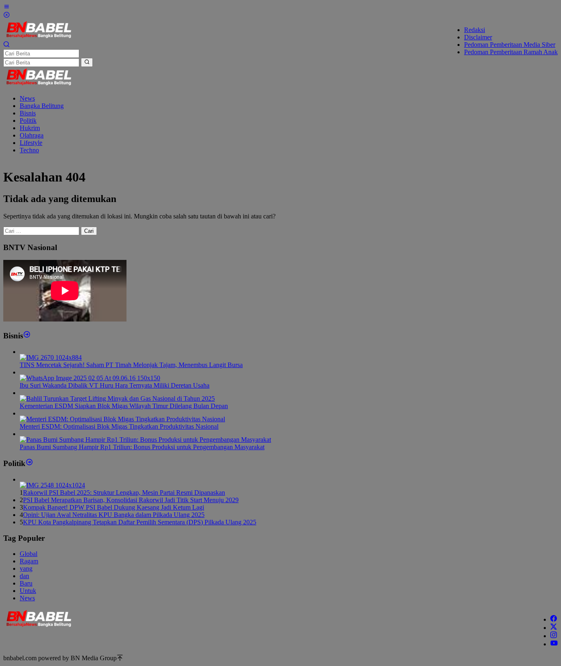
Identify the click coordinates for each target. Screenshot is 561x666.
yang (26, 568)
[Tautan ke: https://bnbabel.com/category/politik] (29, 463)
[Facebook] (553, 619)
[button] (87, 62)
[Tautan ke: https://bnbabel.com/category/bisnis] (27, 335)
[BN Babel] (38, 37)
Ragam (29, 561)
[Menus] (6, 7)
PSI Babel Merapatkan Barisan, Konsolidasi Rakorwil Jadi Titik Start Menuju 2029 (131, 499)
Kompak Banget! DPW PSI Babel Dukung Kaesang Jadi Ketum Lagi (113, 507)
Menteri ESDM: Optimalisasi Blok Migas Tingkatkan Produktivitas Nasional (119, 426)
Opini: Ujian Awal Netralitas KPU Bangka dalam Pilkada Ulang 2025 (114, 514)
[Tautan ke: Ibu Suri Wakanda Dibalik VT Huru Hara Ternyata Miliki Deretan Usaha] (90, 377)
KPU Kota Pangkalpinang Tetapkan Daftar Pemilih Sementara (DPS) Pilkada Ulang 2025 (139, 522)
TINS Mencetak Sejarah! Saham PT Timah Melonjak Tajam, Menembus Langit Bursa (131, 364)
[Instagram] (553, 635)
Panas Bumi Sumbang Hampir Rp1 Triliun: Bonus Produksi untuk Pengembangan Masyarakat (142, 446)
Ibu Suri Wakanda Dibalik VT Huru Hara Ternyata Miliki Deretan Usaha (114, 385)
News (27, 598)
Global (28, 553)
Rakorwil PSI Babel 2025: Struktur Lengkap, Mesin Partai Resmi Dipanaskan (124, 492)
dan (24, 575)
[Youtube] (554, 644)
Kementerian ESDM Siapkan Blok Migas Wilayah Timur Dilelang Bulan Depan (124, 405)
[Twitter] (553, 627)
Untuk (28, 590)
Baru (26, 583)
